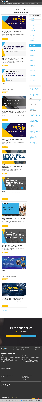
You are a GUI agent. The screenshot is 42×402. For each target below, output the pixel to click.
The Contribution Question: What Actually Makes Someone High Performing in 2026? (35, 115)
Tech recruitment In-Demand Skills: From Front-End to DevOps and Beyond (12, 59)
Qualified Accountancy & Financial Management (30, 357)
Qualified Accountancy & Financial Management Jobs (10, 357)
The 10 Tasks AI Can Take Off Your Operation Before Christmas (35, 96)
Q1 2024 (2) (32, 43)
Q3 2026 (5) (32, 18)
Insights (20, 5)
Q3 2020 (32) (32, 77)
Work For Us (13, 3)
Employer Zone (21, 3)
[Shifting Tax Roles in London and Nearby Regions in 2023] (14, 156)
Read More (5, 38)
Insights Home (4, 310)
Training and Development (5, 391)
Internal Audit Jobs (4, 362)
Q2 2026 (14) (32, 20)
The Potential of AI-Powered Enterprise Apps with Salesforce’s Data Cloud (13, 246)
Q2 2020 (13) (32, 80)
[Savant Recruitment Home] (4, 1)
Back (2, 9)
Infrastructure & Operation (27, 375)
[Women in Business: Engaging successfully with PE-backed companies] (14, 262)
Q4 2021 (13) (32, 65)
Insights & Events (30, 3)
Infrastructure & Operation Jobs (7, 375)
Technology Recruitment (6, 368)
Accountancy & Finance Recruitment (8, 353)
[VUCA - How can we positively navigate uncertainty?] (14, 22)
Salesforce (24, 379)
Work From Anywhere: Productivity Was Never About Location (34, 137)
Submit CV (38, 3)
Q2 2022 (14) (32, 60)
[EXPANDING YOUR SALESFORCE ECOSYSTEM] (14, 183)
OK (39, 400)
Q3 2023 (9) (32, 48)
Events (23, 5)
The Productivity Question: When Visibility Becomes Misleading (35, 108)
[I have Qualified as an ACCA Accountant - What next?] (14, 209)
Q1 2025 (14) (32, 33)
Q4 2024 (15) (32, 35)
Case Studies (17, 3)
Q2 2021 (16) (32, 70)
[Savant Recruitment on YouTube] (10, 384)
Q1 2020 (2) (32, 82)
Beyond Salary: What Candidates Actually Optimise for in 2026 (34, 143)
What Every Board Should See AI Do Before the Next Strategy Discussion (35, 89)
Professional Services (26, 359)
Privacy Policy (20, 400)
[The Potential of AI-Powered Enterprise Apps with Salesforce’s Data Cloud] (14, 235)
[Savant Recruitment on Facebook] (4, 385)
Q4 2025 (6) (32, 25)
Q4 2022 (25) (32, 55)
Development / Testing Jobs (6, 374)
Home (2, 3)
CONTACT (27, 1)
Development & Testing (26, 374)
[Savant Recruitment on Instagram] (8, 385)
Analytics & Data (25, 376)
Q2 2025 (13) (32, 30)
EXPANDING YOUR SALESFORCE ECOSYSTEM (11, 192)
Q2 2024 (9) (32, 40)
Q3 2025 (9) (32, 28)
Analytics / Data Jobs (4, 376)
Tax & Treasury (24, 358)
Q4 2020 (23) (32, 75)
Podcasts (25, 3)
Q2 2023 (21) (32, 50)
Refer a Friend (35, 3)
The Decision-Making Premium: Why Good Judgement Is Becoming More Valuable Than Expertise (34, 123)
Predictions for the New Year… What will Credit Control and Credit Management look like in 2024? (14, 112)
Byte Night (11, 397)
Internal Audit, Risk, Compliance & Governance (30, 360)
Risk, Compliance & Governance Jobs (7, 359)
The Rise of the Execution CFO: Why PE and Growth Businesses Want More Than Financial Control (35, 131)
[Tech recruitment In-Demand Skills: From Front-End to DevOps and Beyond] (14, 48)
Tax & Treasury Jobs (4, 358)
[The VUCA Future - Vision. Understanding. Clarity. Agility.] (14, 130)
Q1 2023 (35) (32, 53)
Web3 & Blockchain (25, 377)
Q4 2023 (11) (32, 45)
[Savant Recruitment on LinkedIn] (2, 385)
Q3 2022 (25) (32, 58)
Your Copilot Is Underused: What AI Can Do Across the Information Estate (35, 102)
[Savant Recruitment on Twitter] (38, 1)
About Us (5, 3)
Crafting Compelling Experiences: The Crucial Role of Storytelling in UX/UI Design (13, 299)
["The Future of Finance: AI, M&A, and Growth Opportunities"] (14, 75)
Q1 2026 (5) (32, 23)
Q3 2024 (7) (32, 38)
